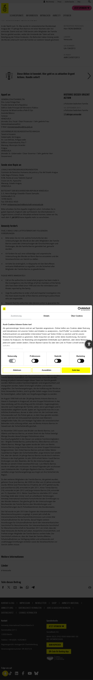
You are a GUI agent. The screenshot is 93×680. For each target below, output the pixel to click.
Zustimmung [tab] (16, 316)
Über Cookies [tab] (77, 316)
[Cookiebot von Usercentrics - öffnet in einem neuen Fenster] (79, 309)
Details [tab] (47, 316)
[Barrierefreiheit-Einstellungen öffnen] (89, 344)
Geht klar (76, 370)
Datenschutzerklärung (13, 348)
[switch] (35, 361)
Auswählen (46, 370)
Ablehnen (17, 370)
